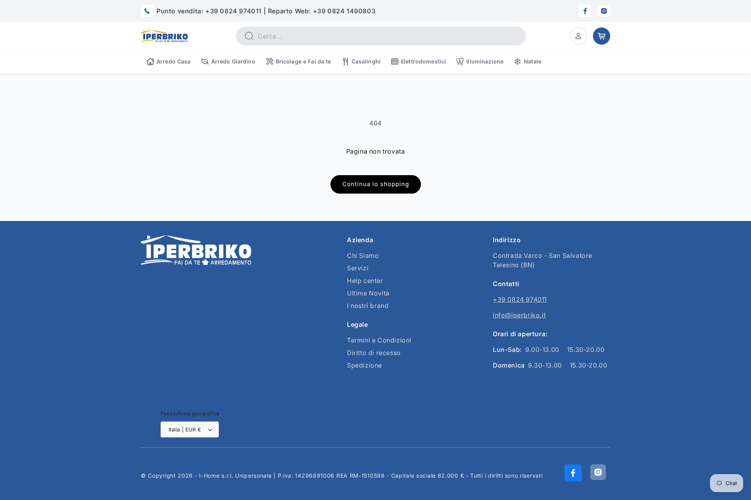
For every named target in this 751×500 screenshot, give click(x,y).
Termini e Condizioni (379, 340)
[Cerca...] (248, 35)
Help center (365, 280)
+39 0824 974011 (520, 299)
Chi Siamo (363, 255)
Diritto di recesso (374, 353)
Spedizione (364, 365)
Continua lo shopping (375, 184)
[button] (578, 36)
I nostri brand (367, 306)
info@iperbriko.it (519, 315)
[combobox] (381, 36)
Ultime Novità (368, 293)
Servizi (357, 268)
